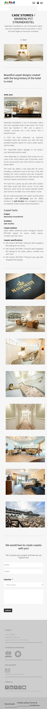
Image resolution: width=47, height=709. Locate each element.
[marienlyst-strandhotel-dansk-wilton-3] (26, 515)
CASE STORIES (22, 15)
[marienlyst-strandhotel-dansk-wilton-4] (26, 287)
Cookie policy (23, 702)
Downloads (10, 704)
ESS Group (24, 198)
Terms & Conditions (34, 702)
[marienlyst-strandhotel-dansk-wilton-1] (26, 320)
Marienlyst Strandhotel (13, 217)
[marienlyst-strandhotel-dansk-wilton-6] (26, 417)
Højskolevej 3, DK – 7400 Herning (16, 640)
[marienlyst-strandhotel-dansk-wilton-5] (26, 385)
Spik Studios (19, 201)
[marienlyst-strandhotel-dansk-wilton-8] (26, 482)
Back (25, 40)
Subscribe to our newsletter (15, 674)
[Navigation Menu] (41, 3)
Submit (8, 610)
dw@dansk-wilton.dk (12, 637)
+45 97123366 (10, 634)
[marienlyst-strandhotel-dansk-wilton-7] (26, 450)
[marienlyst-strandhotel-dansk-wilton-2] (26, 352)
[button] (34, 3)
